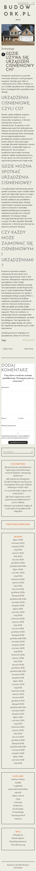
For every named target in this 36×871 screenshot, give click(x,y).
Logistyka (18, 786)
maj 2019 (18, 724)
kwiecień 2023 (18, 619)
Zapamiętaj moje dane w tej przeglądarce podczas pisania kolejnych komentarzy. (15, 437)
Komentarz (5, 388)
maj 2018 (18, 763)
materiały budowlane (18, 789)
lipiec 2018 (18, 756)
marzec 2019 (18, 730)
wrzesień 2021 (18, 674)
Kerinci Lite (12, 865)
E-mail (21, 418)
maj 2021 (18, 688)
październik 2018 (18, 747)
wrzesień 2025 (18, 543)
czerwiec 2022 (18, 648)
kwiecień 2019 (18, 727)
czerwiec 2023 (18, 612)
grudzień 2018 (18, 740)
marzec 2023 (18, 622)
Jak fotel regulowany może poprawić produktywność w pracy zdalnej (18, 499)
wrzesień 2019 (18, 711)
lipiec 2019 (18, 717)
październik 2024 (18, 566)
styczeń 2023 (18, 628)
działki (18, 783)
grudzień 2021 (18, 668)
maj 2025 (18, 550)
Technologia (7, 49)
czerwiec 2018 (18, 760)
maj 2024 (18, 576)
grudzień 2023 (18, 592)
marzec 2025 (18, 553)
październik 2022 (18, 638)
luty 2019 (18, 734)
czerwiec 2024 (18, 573)
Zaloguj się (18, 835)
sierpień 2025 (18, 546)
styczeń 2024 (18, 589)
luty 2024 (18, 586)
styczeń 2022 (18, 665)
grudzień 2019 (18, 701)
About (18, 20)
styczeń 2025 (18, 560)
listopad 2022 (18, 635)
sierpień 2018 (18, 753)
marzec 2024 (18, 583)
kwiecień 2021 (18, 691)
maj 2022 (18, 651)
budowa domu (18, 779)
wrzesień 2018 (18, 750)
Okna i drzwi (18, 796)
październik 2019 (18, 707)
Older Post (8, 349)
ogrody (18, 792)
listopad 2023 (18, 596)
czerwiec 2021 (18, 684)
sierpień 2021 (18, 678)
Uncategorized (18, 815)
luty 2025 (18, 556)
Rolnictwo (18, 806)
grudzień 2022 (18, 632)
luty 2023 (18, 625)
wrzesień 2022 (18, 642)
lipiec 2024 (18, 569)
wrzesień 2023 (18, 602)
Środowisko (18, 809)
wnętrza (18, 819)
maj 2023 (18, 615)
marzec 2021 (18, 694)
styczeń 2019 (18, 737)
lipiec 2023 (18, 609)
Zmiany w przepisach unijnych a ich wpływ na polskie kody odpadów (18, 508)
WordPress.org (18, 845)
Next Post (28, 349)
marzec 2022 (18, 658)
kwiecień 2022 (18, 655)
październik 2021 (18, 671)
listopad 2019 (18, 704)
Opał (18, 799)
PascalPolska (24, 336)
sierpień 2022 (18, 645)
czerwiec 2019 (18, 720)
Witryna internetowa (8, 425)
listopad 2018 (18, 743)
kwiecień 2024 (18, 579)
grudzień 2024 (18, 563)
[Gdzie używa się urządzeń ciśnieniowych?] (18, 34)
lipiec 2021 (18, 681)
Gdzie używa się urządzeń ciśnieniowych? (20, 62)
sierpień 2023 (18, 605)
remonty (18, 802)
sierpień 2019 (18, 714)
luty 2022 (18, 661)
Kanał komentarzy (18, 841)
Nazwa (4, 418)
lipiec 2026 (18, 540)
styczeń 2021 (18, 697)
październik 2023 (18, 599)
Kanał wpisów (18, 838)
